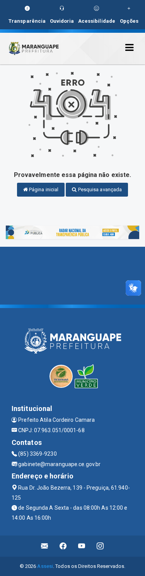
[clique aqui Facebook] (63, 546)
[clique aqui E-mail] (44, 546)
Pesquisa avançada (99, 189)
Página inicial (43, 189)
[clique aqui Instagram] (100, 546)
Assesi (45, 566)
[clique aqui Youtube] (82, 546)
